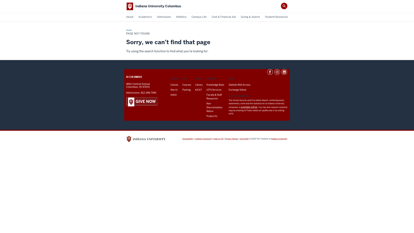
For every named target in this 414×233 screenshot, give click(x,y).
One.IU (174, 89)
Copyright (244, 139)
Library (199, 84)
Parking (186, 89)
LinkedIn (284, 72)
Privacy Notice (231, 139)
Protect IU (212, 116)
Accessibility (187, 139)
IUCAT (198, 89)
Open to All (218, 139)
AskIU (173, 94)
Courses (186, 84)
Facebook (270, 72)
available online (249, 107)
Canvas (174, 84)
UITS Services (214, 89)
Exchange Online (237, 89)
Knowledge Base (215, 84)
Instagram (277, 72)
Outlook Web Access (239, 84)
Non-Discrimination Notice (214, 107)
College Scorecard (203, 139)
